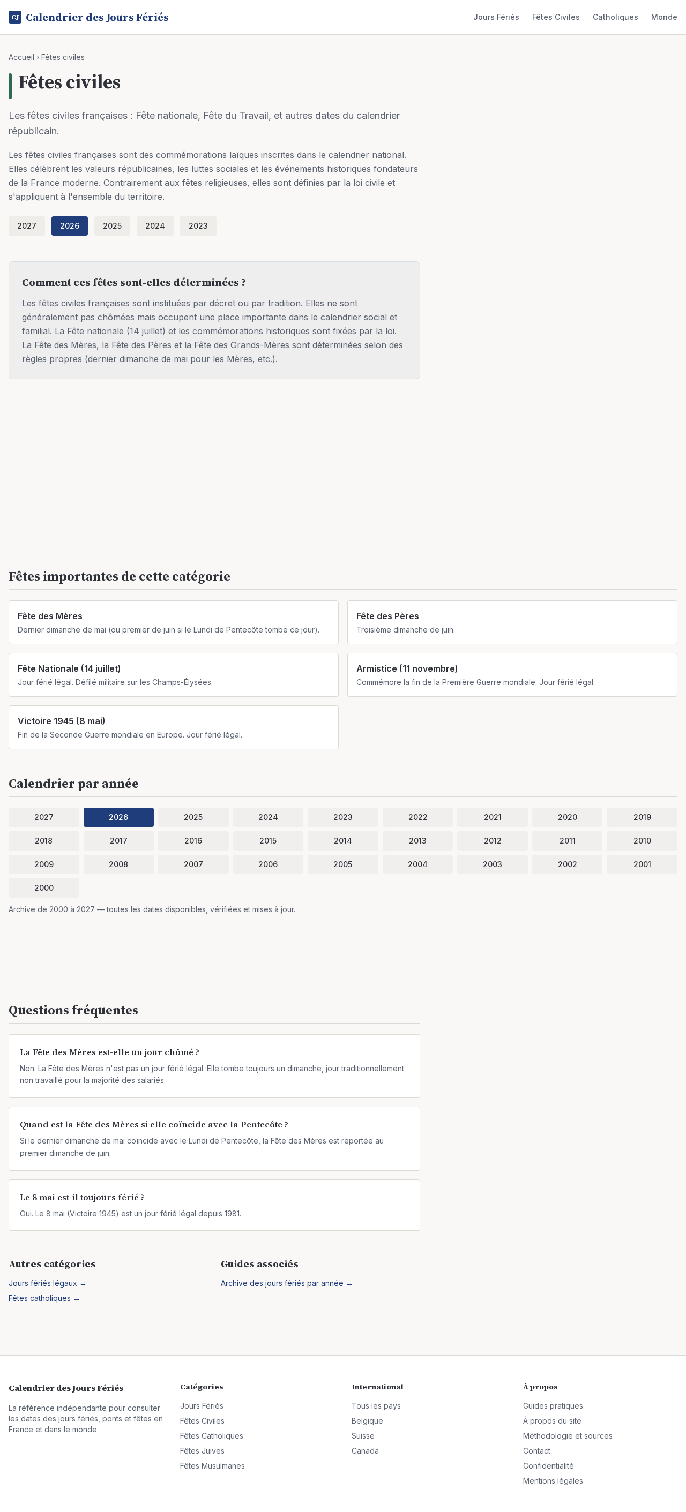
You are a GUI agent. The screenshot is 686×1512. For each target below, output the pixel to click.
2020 (567, 817)
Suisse (363, 1435)
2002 (567, 864)
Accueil (21, 57)
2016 (193, 840)
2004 (418, 864)
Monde (664, 16)
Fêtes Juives (202, 1450)
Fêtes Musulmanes (212, 1465)
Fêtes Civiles (556, 16)
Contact (536, 1450)
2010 (642, 840)
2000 (44, 887)
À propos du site (552, 1420)
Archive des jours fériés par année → (287, 1283)
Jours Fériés (496, 16)
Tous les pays (376, 1405)
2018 (44, 840)
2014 (343, 840)
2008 (118, 864)
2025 (112, 225)
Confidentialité (548, 1465)
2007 (193, 864)
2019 (642, 817)
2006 (268, 864)
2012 (493, 840)
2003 (492, 864)
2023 (198, 225)
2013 (418, 840)
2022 (418, 817)
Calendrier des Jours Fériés (90, 17)
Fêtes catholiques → (44, 1298)
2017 (119, 840)
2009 (44, 864)
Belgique (367, 1420)
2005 (342, 864)
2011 (568, 840)
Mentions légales (553, 1480)
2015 (268, 840)
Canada (365, 1450)
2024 (155, 225)
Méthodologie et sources (568, 1435)
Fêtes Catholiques (211, 1435)
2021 (493, 817)
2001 (642, 864)
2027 (26, 225)
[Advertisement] (330, 480)
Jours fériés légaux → (48, 1283)
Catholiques (615, 16)
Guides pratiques (553, 1405)
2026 (69, 225)
